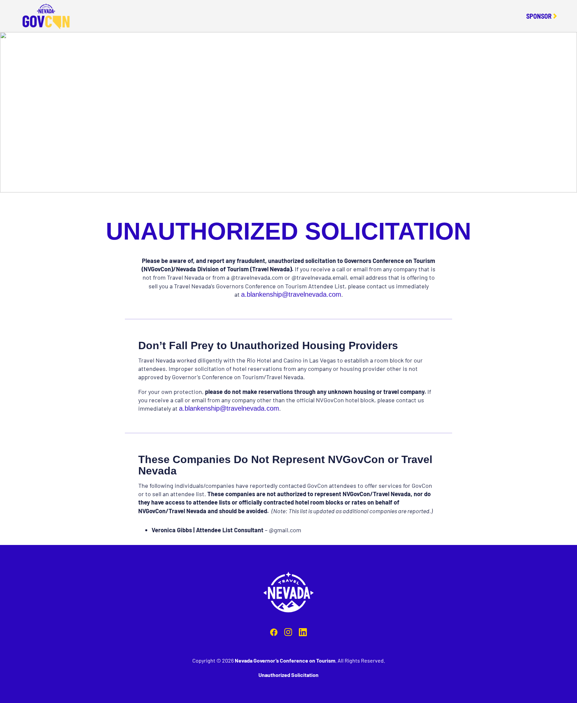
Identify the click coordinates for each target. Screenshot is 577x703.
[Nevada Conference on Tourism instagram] (288, 633)
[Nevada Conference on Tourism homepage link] (46, 16)
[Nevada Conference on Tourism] (288, 593)
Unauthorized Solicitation (288, 675)
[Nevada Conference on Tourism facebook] (274, 633)
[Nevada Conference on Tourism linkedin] (303, 633)
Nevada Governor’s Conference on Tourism (285, 660)
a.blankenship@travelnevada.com (291, 294)
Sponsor (539, 16)
